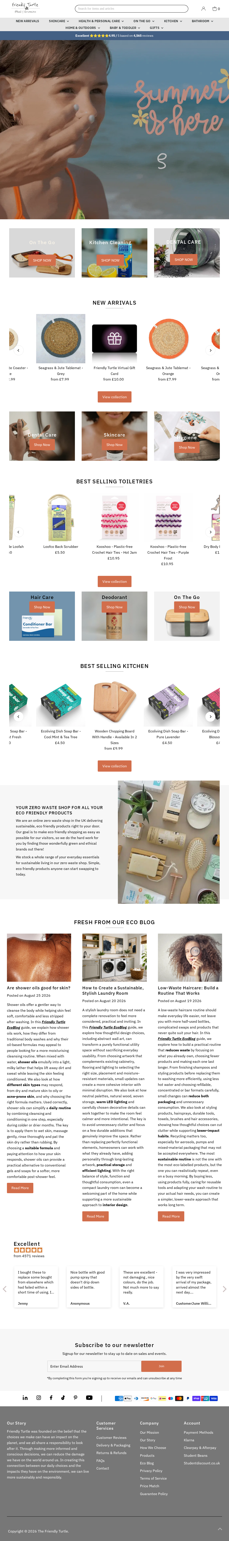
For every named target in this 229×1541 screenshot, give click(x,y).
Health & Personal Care (100, 21)
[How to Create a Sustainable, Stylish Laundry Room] (114, 958)
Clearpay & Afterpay (200, 1447)
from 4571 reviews (29, 1256)
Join (161, 1366)
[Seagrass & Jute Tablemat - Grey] (60, 338)
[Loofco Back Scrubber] (60, 517)
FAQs (100, 1460)
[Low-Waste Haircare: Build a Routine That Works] (190, 958)
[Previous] (19, 350)
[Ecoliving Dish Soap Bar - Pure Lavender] (168, 702)
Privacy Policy (151, 1470)
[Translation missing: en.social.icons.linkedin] (25, 1398)
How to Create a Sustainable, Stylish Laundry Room (113, 990)
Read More (20, 1188)
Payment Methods (198, 1432)
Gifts (155, 28)
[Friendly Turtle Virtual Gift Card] (114, 338)
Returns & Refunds (111, 1453)
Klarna (189, 1440)
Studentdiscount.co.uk (202, 1463)
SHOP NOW (42, 260)
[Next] (210, 350)
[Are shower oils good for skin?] (39, 958)
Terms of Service (153, 1478)
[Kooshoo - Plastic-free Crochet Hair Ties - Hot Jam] (114, 517)
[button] (86, 1499)
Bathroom (201, 21)
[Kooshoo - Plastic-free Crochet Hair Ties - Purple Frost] (168, 517)
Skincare (57, 21)
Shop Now (42, 444)
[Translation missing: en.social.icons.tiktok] (63, 1398)
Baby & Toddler (123, 28)
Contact (102, 1468)
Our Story (147, 1440)
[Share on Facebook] (51, 1398)
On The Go (142, 21)
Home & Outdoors (81, 28)
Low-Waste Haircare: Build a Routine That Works (188, 990)
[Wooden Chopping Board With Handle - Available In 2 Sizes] (114, 702)
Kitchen (171, 21)
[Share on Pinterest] (75, 1398)
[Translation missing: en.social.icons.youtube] (89, 1398)
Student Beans (196, 1455)
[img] (117, 1250)
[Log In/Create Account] (203, 9)
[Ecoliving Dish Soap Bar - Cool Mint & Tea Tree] (60, 702)
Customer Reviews (111, 1437)
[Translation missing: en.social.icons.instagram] (38, 1398)
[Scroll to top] (220, 1528)
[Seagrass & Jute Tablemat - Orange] (168, 338)
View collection (114, 397)
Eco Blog (147, 1463)
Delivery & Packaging (113, 1445)
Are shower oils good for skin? (39, 987)
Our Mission (149, 1432)
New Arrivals (27, 21)
